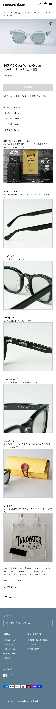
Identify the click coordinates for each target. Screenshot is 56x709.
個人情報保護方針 (34, 649)
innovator (20, 701)
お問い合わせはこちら (11, 649)
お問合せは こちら (10, 586)
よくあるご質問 (9, 644)
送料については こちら (12, 580)
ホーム (5, 13)
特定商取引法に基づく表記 (38, 640)
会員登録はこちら (9, 640)
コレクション (16, 13)
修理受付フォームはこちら (13, 653)
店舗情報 (6, 658)
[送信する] (48, 623)
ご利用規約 (32, 644)
